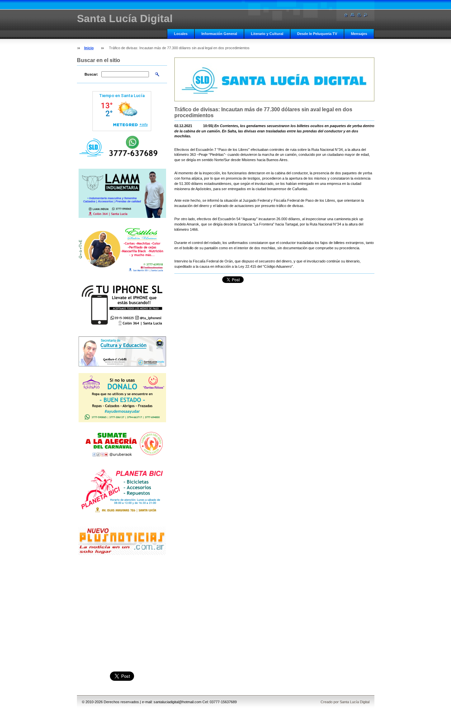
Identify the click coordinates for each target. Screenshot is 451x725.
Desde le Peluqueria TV (317, 34)
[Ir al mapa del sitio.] (353, 15)
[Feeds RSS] (366, 15)
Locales (181, 34)
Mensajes (359, 34)
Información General (219, 34)
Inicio (89, 48)
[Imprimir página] (359, 15)
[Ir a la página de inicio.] (346, 15)
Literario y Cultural (267, 34)
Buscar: (91, 74)
